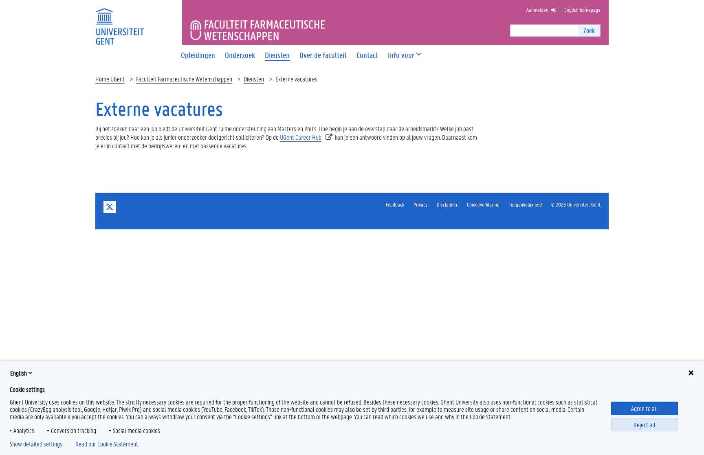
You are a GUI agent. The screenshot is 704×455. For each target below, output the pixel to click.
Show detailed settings (36, 444)
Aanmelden (537, 9)
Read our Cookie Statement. (107, 444)
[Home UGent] (119, 21)
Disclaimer (447, 204)
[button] (401, 55)
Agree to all (644, 408)
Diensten (254, 79)
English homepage (582, 9)
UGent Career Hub (300, 137)
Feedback (395, 204)
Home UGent (110, 79)
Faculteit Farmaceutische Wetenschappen (184, 79)
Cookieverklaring (483, 204)
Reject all (645, 424)
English (18, 373)
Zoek (589, 30)
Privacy (420, 204)
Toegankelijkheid (525, 204)
